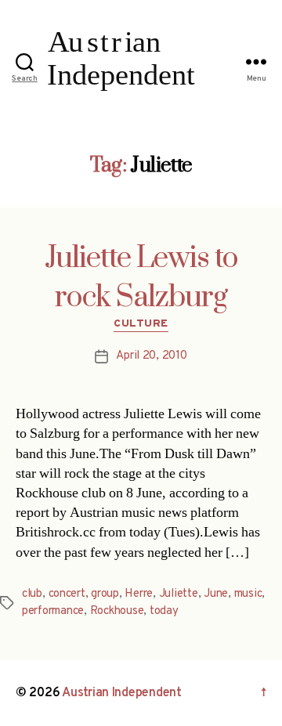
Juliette (178, 594)
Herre (139, 594)
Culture (141, 323)
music (248, 594)
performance (53, 611)
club (32, 594)
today (164, 611)
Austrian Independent (122, 693)
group (105, 594)
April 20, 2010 (151, 356)
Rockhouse (117, 611)
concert (67, 594)
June (216, 594)
